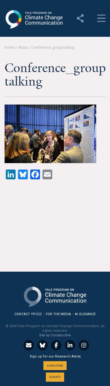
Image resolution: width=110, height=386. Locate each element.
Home (10, 47)
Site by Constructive (55, 335)
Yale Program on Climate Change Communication (34, 19)
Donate (55, 377)
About (23, 47)
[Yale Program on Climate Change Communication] (55, 295)
